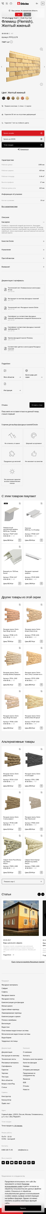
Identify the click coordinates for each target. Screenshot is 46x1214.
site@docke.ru (23, 1150)
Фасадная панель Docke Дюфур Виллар (11, 774)
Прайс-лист (6, 1103)
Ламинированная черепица (11, 1013)
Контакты (26, 1056)
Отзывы (26, 1086)
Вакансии (26, 1079)
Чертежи (5, 1073)
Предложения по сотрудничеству (29, 1074)
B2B (24, 1082)
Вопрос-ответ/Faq (8, 1084)
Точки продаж (8, 145)
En (37, 3)
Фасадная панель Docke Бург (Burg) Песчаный (11, 716)
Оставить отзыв (37, 405)
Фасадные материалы (10, 985)
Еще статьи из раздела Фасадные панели (28, 962)
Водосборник (6, 1037)
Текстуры (5, 1077)
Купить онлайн (9, 133)
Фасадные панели (8, 995)
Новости (26, 1089)
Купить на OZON (9, 139)
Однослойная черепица (10, 1009)
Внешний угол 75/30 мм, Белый (10, 572)
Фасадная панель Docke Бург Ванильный (32, 818)
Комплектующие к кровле (11, 1016)
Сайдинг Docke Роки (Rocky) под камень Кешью (12, 861)
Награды (26, 1066)
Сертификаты (7, 1066)
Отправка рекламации (31, 1070)
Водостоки (5, 1027)
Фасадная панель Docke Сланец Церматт (11, 818)
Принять (23, 1208)
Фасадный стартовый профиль (31, 572)
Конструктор (6, 1096)
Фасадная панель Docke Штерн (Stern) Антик (32, 630)
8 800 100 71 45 (7, 1150)
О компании (27, 1052)
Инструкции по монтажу (10, 1056)
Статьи (4, 1087)
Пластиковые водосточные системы (15, 1030)
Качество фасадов (30, 1063)
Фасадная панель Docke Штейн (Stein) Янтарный (32, 716)
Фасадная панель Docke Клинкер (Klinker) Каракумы (11, 673)
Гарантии (5, 1070)
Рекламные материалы (10, 1063)
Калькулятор (6, 1100)
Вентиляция (6, 1023)
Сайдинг (5, 988)
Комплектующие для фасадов (13, 1002)
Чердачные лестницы (10, 1041)
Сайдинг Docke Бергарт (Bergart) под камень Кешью (32, 861)
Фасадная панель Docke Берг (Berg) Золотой (11, 630)
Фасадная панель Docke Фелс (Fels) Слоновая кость (33, 673)
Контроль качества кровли (33, 1059)
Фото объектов (7, 1080)
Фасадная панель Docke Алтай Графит (32, 774)
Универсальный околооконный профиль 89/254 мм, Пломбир (10, 529)
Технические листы (9, 1059)
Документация (7, 1052)
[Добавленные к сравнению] (7, 3)
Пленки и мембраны (9, 1020)
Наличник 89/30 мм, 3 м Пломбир (32, 529)
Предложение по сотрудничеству (13, 1176)
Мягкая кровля (7, 1006)
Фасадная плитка (8, 999)
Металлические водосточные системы (16, 1034)
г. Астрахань (17, 1126)
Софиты (5, 992)
